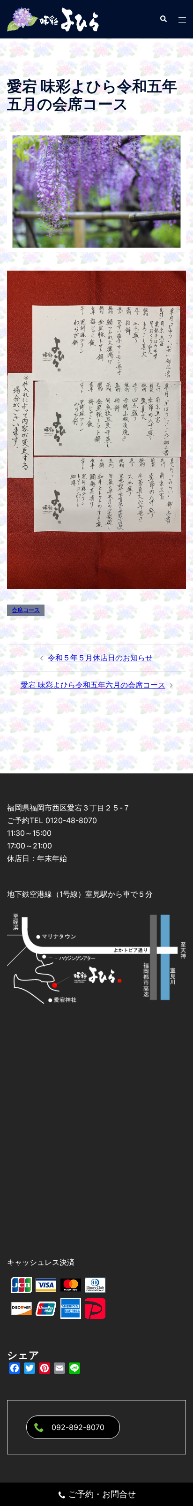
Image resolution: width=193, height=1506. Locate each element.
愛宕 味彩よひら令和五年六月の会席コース (93, 684)
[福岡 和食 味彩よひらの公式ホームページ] (54, 18)
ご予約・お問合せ (102, 1494)
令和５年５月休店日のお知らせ (100, 657)
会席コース (26, 609)
